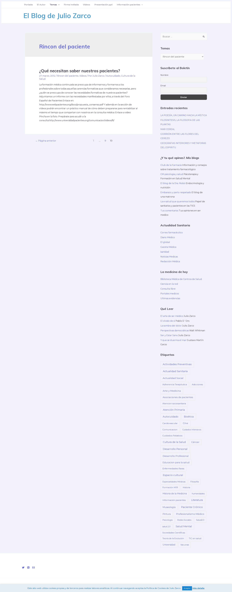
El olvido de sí (167, 321)
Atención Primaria (174, 409)
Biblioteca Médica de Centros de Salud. (181, 279)
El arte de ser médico (171, 316)
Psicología (167, 520)
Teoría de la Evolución (173, 538)
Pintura (167, 514)
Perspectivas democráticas (174, 330)
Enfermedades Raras (173, 468)
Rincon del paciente (67, 76)
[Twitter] (23, 567)
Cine (185, 423)
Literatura (197, 500)
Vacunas (184, 544)
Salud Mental (184, 526)
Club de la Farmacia (171, 165)
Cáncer (195, 442)
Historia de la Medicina (175, 493)
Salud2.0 (200, 520)
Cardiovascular (170, 423)
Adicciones (197, 384)
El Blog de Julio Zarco (57, 15)
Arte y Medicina (172, 390)
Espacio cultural (173, 475)
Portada (28, 4)
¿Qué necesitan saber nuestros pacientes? (79, 70)
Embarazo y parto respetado (175, 192)
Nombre (164, 75)
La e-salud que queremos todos (177, 201)
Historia (186, 487)
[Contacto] (33, 567)
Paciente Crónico (192, 507)
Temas (53, 4)
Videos (86, 4)
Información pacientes (128, 4)
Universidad (169, 544)
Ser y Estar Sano (169, 335)
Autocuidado (113, 76)
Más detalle (198, 588)
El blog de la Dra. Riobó (172, 183)
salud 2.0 (166, 526)
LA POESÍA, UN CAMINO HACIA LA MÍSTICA (183, 115)
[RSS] (28, 567)
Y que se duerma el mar (173, 340)
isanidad (164, 252)
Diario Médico (167, 237)
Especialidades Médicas (173, 482)
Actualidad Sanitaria (175, 371)
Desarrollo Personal (175, 449)
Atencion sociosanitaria (174, 403)
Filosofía (194, 481)
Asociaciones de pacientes (178, 397)
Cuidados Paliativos (172, 435)
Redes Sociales (184, 520)
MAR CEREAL (167, 129)
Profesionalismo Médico (190, 513)
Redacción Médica (170, 261)
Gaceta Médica (168, 247)
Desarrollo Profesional (176, 456)
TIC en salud (195, 538)
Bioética (189, 416)
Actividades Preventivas (177, 364)
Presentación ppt (103, 4)
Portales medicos (169, 293)
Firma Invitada (71, 4)
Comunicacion (169, 429)
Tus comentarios (169, 210)
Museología (169, 507)
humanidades (198, 493)
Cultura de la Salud (174, 442)
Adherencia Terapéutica (174, 384)
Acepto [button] (187, 588)
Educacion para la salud (176, 462)
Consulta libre (167, 289)
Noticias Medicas (169, 256)
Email (163, 85)
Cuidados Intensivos (191, 429)
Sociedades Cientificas (173, 532)
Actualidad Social (173, 378)
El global (165, 242)
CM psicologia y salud (171, 174)
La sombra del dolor (171, 325)
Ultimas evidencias (170, 298)
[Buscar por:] (183, 36)
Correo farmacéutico (171, 232)
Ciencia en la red (169, 284)
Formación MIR (170, 487)
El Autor (41, 4)
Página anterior (45, 140)
